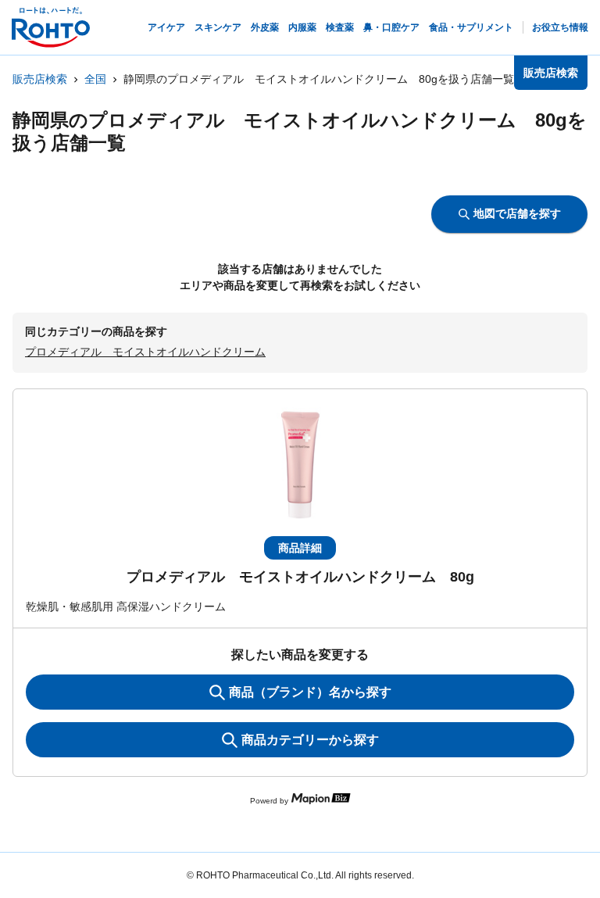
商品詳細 (300, 548)
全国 (95, 79)
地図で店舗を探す (517, 213)
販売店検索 (39, 79)
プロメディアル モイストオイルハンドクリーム (145, 351)
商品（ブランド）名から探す (310, 692)
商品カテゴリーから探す (310, 739)
